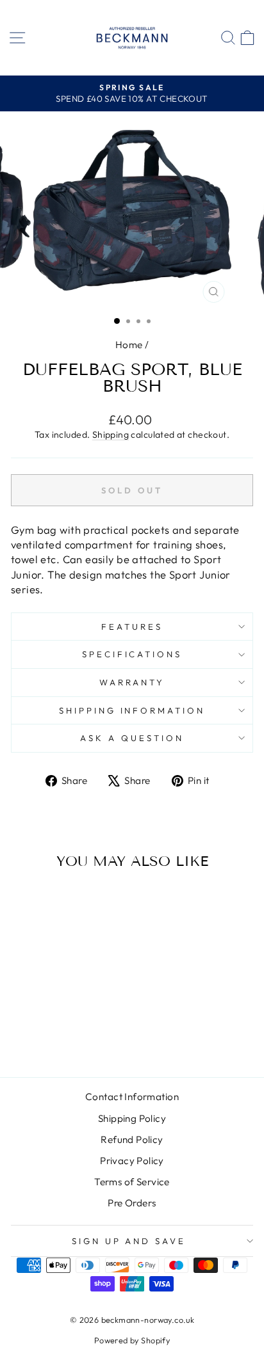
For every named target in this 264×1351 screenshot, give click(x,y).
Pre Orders (132, 1203)
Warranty (132, 682)
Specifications (132, 654)
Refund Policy (132, 1139)
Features (132, 626)
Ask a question (132, 738)
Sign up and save (129, 1241)
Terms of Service (132, 1182)
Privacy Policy (132, 1161)
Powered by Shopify (132, 1340)
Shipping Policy (132, 1118)
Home (129, 345)
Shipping (110, 434)
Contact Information (132, 1097)
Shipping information (132, 710)
